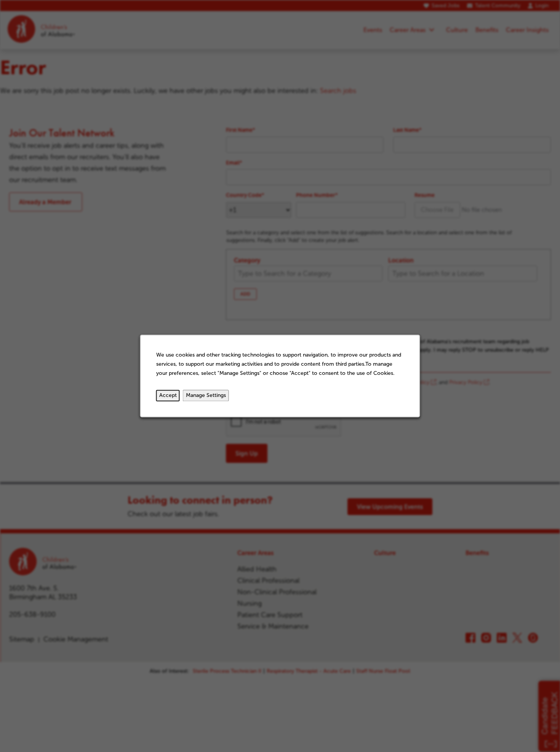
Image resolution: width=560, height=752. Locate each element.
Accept (168, 395)
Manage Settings (206, 395)
